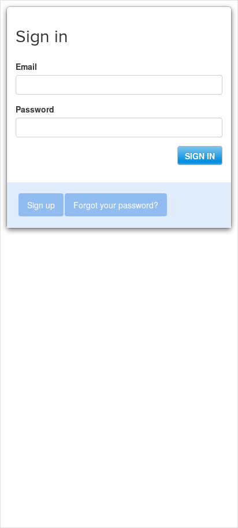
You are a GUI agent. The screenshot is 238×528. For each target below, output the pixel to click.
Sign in (200, 156)
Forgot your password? (115, 205)
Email (26, 66)
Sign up (41, 205)
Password (35, 109)
